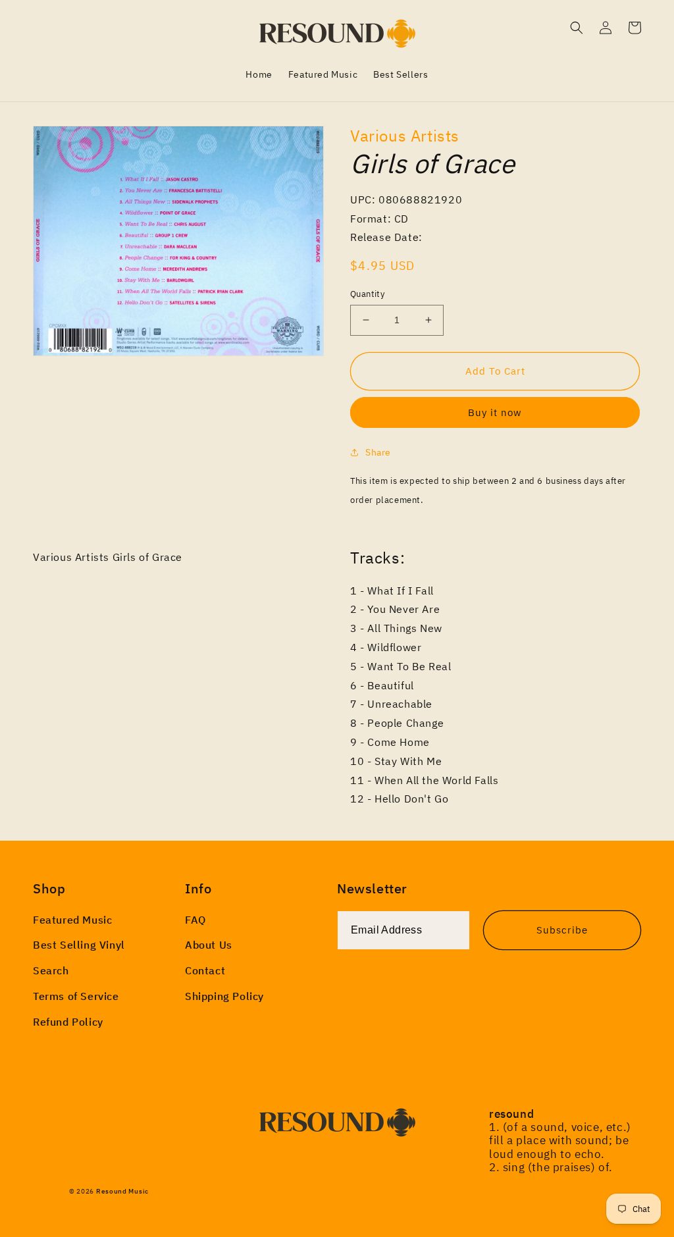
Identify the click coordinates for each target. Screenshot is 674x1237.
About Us (208, 944)
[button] (576, 27)
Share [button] (378, 452)
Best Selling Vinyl (79, 944)
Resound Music (122, 1191)
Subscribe (562, 930)
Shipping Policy (224, 996)
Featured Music (72, 919)
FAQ (195, 919)
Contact (205, 970)
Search (51, 970)
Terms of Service (76, 996)
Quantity (367, 294)
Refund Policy (68, 1021)
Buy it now (495, 412)
